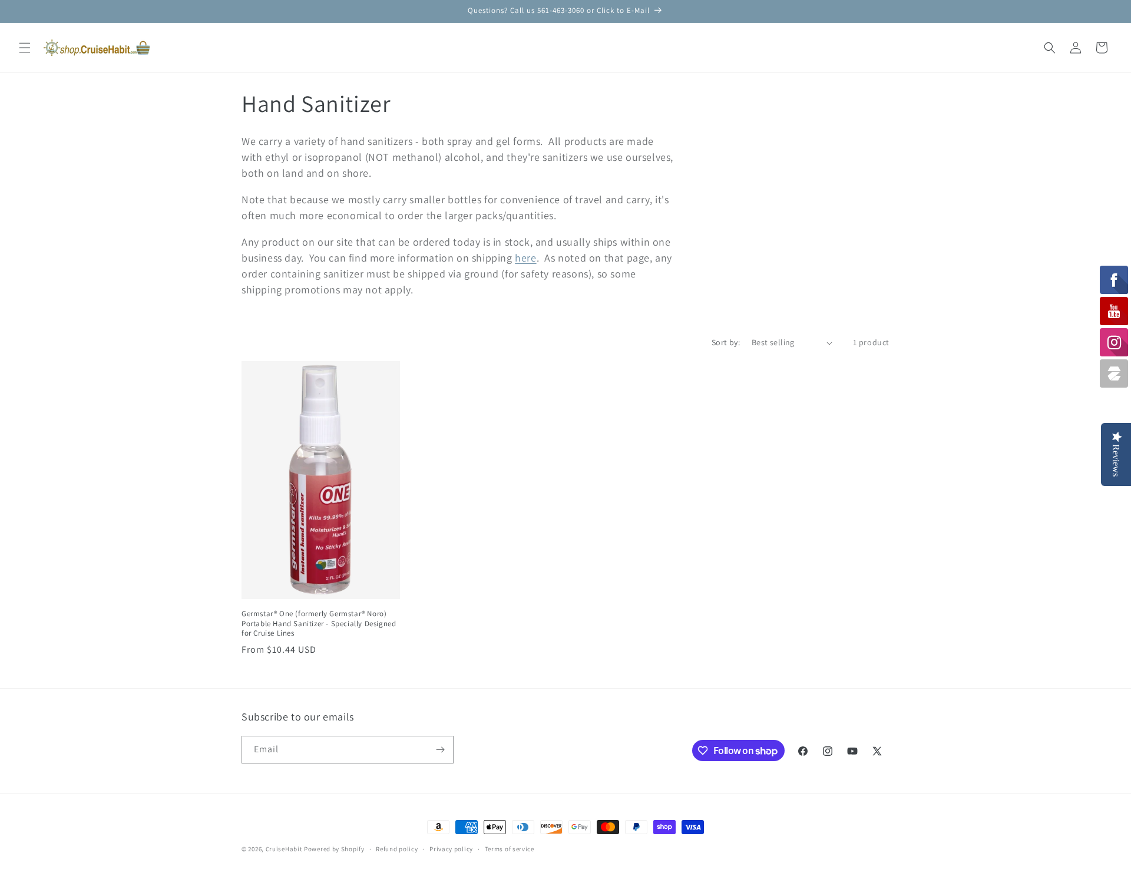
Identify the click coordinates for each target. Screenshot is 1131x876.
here (525, 258)
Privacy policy (451, 849)
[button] (25, 48)
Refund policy (397, 849)
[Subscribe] (440, 749)
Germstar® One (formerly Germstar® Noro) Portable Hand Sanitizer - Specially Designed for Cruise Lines (319, 624)
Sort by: (726, 342)
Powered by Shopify (334, 849)
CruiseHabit (284, 849)
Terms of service (509, 849)
